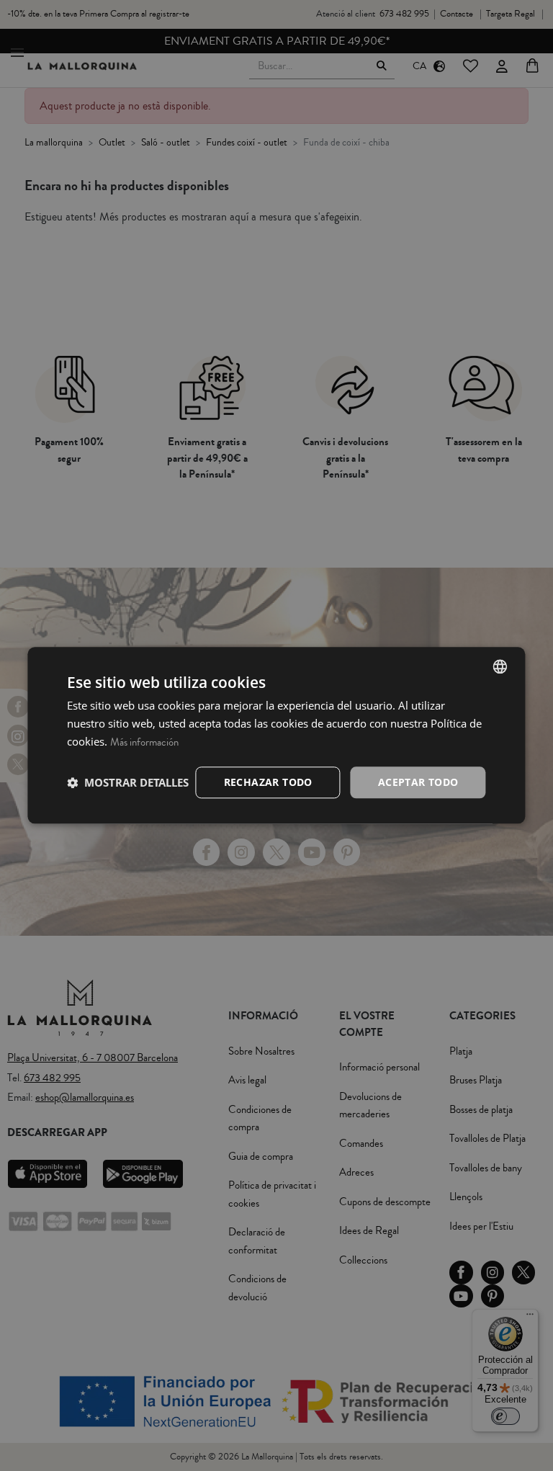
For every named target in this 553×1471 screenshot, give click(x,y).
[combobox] (500, 666)
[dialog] (276, 735)
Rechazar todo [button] (268, 782)
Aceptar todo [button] (418, 782)
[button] (128, 782)
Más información (144, 742)
